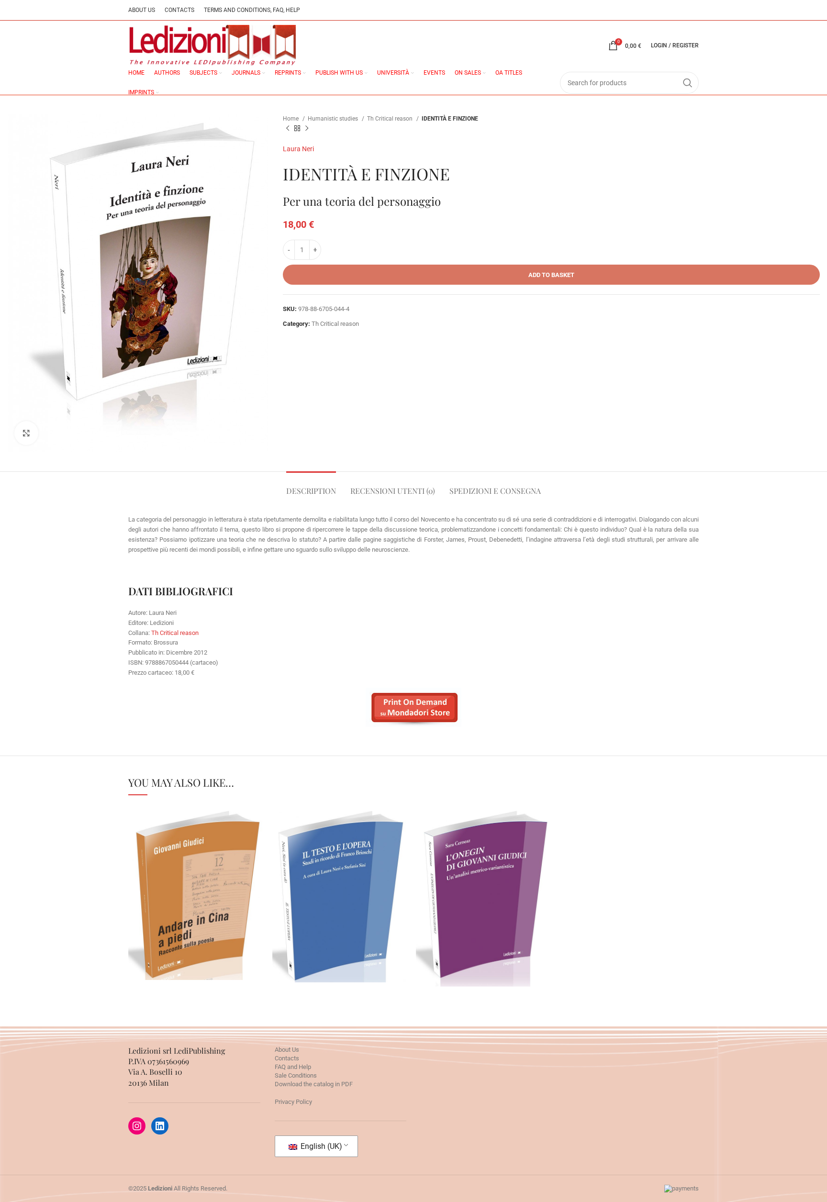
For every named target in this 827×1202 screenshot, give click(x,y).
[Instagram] (136, 1126)
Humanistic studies (333, 118)
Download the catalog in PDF (314, 1084)
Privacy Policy (293, 1101)
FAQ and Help (293, 1066)
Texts (197, 897)
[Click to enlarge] (26, 433)
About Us (287, 1049)
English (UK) (320, 1146)
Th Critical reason (390, 118)
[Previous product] (287, 129)
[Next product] (307, 129)
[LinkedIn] (159, 1126)
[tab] (311, 486)
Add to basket (551, 274)
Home (291, 118)
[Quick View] (167, 923)
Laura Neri (298, 149)
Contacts (287, 1058)
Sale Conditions (296, 1075)
